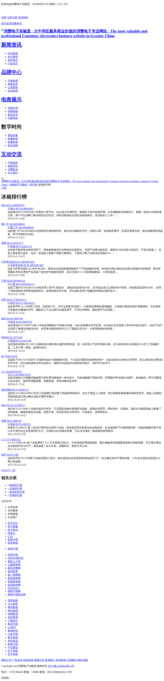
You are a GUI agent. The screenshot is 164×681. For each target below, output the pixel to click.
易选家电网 (14, 578)
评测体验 (13, 111)
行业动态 (13, 63)
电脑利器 (13, 138)
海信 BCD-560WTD (12, 318)
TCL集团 (13, 603)
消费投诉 (13, 169)
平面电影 (13, 162)
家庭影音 (13, 84)
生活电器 (13, 90)
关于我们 (13, 172)
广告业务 (17, 660)
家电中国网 (14, 591)
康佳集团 (13, 607)
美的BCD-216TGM (11, 337)
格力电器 (13, 637)
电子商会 (13, 529)
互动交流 (11, 154)
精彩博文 (13, 166)
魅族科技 (13, 630)
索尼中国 (13, 624)
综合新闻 (13, 53)
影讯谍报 (13, 145)
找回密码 (23, 17)
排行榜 (33, 184)
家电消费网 (14, 568)
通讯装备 (13, 135)
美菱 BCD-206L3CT (12, 243)
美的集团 (13, 640)
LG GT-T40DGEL (11, 439)
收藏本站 (17, 23)
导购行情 (13, 108)
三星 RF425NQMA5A (13, 280)
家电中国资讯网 (17, 594)
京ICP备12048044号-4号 (61, 666)
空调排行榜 (15, 495)
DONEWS (13, 588)
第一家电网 (14, 574)
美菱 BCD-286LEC (11, 420)
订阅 (3, 188)
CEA (10, 536)
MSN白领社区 (16, 558)
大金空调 (13, 634)
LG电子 (12, 627)
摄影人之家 (14, 561)
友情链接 (61, 660)
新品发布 (13, 114)
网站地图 (83, 660)
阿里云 (11, 533)
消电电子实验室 (18, 184)
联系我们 (50, 660)
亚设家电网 (14, 585)
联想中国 (13, 644)
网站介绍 (6, 660)
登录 (3, 17)
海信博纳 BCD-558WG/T (15, 389)
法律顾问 (72, 660)
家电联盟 (13, 571)
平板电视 (13, 80)
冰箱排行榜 (15, 488)
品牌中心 (11, 72)
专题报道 (13, 118)
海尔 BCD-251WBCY (13, 405)
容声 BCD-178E (10, 454)
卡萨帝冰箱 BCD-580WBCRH (17, 262)
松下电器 (13, 650)
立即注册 (12, 17)
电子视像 (13, 526)
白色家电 (13, 87)
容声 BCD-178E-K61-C (14, 299)
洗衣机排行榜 (17, 492)
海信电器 (13, 617)
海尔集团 (13, 610)
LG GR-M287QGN (11, 371)
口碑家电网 (14, 564)
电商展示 (11, 99)
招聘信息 (39, 660)
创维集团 (13, 613)
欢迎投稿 (28, 660)
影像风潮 (13, 142)
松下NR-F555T (9, 356)
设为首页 (6, 23)
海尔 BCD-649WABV (13, 205)
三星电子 (13, 620)
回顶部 (5, 678)
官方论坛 (13, 523)
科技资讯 (13, 60)
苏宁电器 (13, 654)
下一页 (11, 470)
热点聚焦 (13, 56)
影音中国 (13, 539)
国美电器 (13, 542)
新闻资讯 (11, 45)
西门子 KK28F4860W (13, 224)
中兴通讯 (13, 647)
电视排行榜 (15, 485)
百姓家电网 (14, 581)
